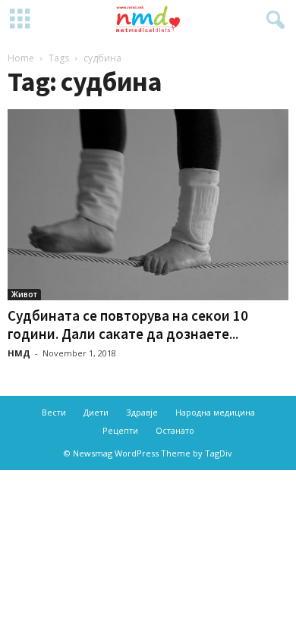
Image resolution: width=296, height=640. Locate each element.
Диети (96, 412)
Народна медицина (215, 412)
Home (21, 58)
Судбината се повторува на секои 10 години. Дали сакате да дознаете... (128, 324)
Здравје (142, 412)
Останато (175, 430)
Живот (24, 294)
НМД (19, 353)
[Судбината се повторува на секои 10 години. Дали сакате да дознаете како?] (148, 204)
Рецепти (120, 430)
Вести (54, 412)
